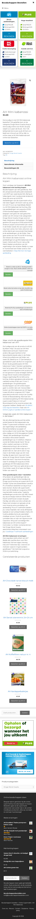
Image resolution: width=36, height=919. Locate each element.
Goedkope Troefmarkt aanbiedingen (19, 531)
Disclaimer (24, 908)
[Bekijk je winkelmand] (33, 2)
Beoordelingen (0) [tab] (11, 168)
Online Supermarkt (25, 903)
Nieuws (11, 908)
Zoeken (25, 713)
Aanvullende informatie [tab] (13, 164)
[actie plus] (18, 745)
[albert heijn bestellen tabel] (18, 774)
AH (6, 155)
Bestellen (8, 274)
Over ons (5, 908)
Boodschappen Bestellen (14, 3)
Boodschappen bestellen (9, 903)
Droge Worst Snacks (15, 153)
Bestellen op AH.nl (11, 143)
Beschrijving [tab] (9, 160)
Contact (17, 908)
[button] (30, 80)
